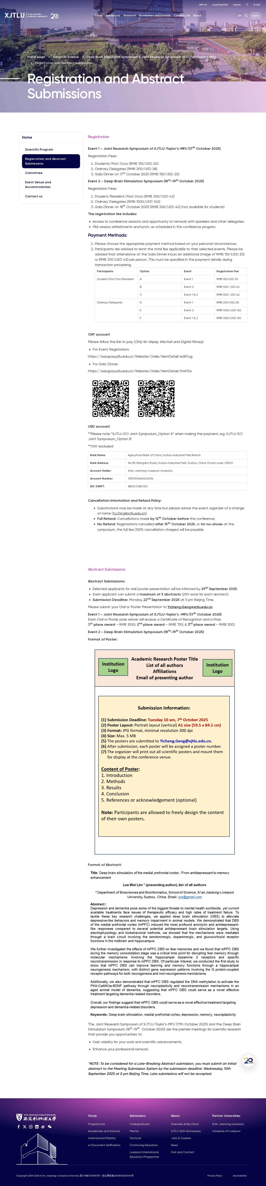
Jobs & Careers (181, 1138)
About (197, 15)
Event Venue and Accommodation (38, 184)
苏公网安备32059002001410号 (118, 1175)
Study (99, 15)
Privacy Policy (214, 1175)
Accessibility (240, 1175)
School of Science (66, 57)
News (174, 1145)
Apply (255, 15)
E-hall (257, 4)
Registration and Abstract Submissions (45, 161)
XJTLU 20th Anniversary (186, 1131)
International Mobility (101, 1138)
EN (239, 15)
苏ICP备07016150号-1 (90, 1175)
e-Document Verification (104, 1145)
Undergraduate (140, 1124)
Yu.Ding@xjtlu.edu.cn (129, 513)
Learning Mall (220, 4)
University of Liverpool (226, 1131)
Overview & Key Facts (185, 1124)
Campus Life (182, 15)
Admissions (113, 15)
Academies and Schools (155, 15)
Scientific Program (39, 149)
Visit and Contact (182, 1152)
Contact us (33, 196)
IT (247, 4)
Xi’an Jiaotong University (228, 1124)
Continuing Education (144, 1145)
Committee (34, 173)
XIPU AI (203, 4)
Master (134, 1131)
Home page (36, 57)
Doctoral (135, 1138)
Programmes (96, 1124)
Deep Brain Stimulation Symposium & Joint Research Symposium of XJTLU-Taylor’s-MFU (151, 57)
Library (237, 4)
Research (129, 15)
